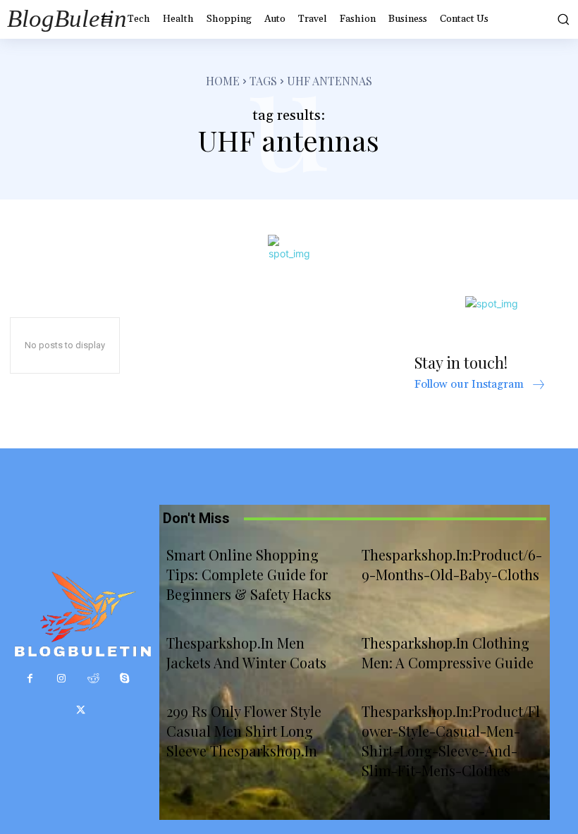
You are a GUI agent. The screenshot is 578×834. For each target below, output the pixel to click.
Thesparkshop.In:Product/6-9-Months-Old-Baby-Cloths (452, 564)
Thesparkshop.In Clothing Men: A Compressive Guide (448, 652)
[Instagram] (61, 678)
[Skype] (125, 678)
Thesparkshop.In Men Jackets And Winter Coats (246, 652)
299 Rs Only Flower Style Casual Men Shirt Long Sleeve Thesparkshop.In (243, 730)
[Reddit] (93, 678)
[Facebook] (30, 678)
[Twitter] (80, 710)
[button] (560, 19)
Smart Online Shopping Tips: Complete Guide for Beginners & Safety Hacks (248, 574)
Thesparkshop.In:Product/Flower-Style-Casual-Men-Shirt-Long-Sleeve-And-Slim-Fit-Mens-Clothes (451, 740)
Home (223, 80)
